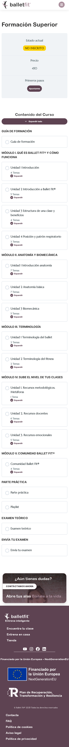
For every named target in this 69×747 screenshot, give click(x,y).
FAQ (9, 721)
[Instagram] (31, 649)
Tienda (11, 640)
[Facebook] (38, 649)
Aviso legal (13, 733)
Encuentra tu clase (20, 628)
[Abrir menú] (62, 5)
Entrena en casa (18, 634)
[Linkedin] (44, 649)
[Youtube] (25, 649)
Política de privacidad (21, 738)
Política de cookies (19, 727)
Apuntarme (34, 88)
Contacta (12, 715)
